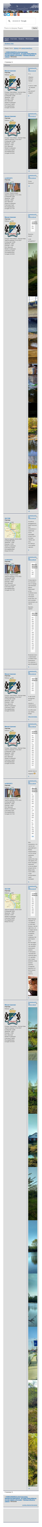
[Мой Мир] (15, 14)
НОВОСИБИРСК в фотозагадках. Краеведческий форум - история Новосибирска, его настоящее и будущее (21, 53)
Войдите (16, 48)
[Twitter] (8, 14)
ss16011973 (8, 178)
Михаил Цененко (10, 71)
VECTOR (7, 518)
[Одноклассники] (11, 14)
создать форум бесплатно (29, 1505)
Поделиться (31, 68)
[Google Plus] (18, 14)
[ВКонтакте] (5, 14)
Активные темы (9, 43)
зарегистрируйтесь (26, 48)
